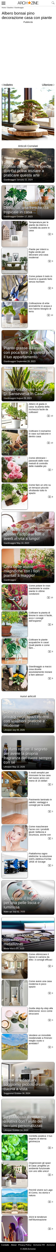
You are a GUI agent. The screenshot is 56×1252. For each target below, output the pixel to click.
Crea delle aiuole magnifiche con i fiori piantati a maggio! (22, 571)
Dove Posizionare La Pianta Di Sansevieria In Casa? (28, 391)
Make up (8, 912)
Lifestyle (7, 730)
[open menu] (3, 3)
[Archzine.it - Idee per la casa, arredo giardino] (28, 3)
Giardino (10, 8)
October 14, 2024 (20, 1130)
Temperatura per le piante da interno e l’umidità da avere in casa (39, 226)
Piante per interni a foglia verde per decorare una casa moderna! (38, 253)
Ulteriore (47, 84)
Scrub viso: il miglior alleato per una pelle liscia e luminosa (27, 902)
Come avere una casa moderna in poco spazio (40, 984)
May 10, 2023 (23, 543)
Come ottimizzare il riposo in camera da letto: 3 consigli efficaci (40, 957)
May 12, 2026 (18, 767)
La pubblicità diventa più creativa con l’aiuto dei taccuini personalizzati (25, 1121)
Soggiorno (8, 1093)
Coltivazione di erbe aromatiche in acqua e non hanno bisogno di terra (40, 307)
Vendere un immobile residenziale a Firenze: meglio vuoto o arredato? (40, 1039)
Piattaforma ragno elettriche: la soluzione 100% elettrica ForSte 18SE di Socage (40, 857)
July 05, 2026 (18, 730)
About (13, 1245)
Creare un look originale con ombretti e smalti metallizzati (25, 939)
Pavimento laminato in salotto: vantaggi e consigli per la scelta (40, 802)
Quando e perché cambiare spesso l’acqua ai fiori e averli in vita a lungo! (27, 534)
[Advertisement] (28, 52)
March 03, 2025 (17, 948)
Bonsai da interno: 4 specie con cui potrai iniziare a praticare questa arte (27, 170)
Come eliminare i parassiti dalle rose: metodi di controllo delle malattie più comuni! (39, 463)
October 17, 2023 (25, 216)
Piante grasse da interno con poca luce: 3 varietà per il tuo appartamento (28, 352)
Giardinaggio (19, 8)
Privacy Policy (24, 1245)
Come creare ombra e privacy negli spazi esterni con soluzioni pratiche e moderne (26, 719)
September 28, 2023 (26, 361)
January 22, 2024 (25, 180)
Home (4, 8)
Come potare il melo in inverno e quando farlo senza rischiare (40, 279)
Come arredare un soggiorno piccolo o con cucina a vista (24, 1084)
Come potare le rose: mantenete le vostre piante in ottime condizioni (40, 589)
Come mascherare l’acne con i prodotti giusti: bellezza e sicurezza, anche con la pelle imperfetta (40, 832)
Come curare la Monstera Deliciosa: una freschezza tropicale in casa (26, 207)
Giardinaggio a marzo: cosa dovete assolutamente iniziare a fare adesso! (40, 670)
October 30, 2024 (22, 1093)
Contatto (5, 1245)
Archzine (51, 1245)
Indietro (8, 84)
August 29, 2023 (24, 398)
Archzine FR (39, 1245)
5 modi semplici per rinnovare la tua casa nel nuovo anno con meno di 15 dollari (40, 776)
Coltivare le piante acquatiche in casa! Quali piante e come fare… (39, 643)
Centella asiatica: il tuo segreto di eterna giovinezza (40, 1139)
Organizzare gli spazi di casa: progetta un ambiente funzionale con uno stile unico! (40, 1167)
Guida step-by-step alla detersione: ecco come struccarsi (41, 1011)
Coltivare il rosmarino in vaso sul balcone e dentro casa (40, 434)
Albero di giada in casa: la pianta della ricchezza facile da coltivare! (39, 408)
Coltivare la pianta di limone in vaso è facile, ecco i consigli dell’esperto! (40, 616)
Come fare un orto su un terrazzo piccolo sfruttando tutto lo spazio (40, 489)
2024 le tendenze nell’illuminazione (38, 1218)
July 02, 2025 (19, 912)
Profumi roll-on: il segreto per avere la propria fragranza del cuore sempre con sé (28, 755)
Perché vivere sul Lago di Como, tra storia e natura (41, 1193)
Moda (6, 948)
